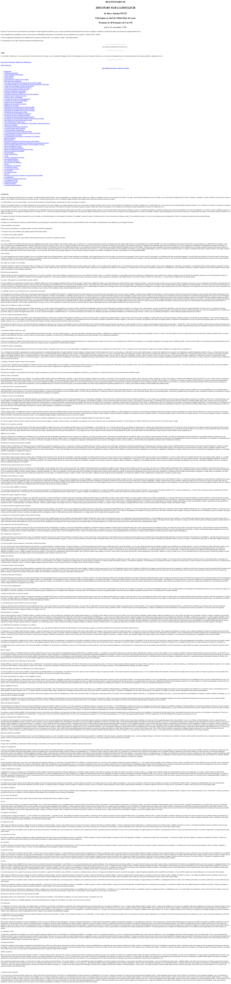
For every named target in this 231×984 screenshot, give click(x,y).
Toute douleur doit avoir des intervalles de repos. (18, 120)
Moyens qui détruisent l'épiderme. (14, 148)
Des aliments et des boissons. (12, 165)
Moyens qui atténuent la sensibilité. (14, 151)
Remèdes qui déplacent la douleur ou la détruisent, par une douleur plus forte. (26, 143)
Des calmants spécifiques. (11, 161)
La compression (8, 177)
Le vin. (6, 156)
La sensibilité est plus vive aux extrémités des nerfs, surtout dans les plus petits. (26, 84)
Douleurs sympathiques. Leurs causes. (15, 91)
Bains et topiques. (9, 139)
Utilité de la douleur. (10, 183)
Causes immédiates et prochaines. (14, 74)
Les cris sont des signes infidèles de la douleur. (17, 113)
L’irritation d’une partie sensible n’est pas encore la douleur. (21, 94)
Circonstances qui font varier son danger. (16, 126)
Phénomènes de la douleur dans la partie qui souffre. (19, 107)
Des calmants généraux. (11, 159)
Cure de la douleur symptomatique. (14, 130)
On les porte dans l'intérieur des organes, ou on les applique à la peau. (24, 144)
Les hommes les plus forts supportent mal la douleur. (19, 117)
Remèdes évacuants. (10, 138)
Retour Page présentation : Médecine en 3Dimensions (16, 62)
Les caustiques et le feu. (11, 180)
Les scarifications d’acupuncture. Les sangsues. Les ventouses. (22, 136)
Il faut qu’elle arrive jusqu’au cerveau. (15, 96)
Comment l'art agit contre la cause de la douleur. (18, 131)
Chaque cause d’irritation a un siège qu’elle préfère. (19, 86)
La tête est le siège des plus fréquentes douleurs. (18, 87)
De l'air (6, 164)
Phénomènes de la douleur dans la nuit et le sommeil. (19, 110)
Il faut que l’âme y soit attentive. (13, 97)
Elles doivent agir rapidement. (13, 81)
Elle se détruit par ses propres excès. (14, 122)
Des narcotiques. (9, 152)
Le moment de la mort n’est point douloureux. (17, 99)
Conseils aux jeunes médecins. (13, 185)
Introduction (7, 71)
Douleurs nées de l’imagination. (13, 102)
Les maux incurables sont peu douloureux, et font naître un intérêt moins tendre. (27, 123)
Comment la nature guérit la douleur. (14, 128)
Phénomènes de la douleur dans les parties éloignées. (19, 109)
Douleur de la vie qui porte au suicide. (15, 104)
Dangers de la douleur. (10, 125)
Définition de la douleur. (11, 73)
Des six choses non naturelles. (12, 162)
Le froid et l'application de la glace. (14, 157)
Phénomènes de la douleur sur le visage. (15, 112)
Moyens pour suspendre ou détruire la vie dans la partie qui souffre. (23, 175)
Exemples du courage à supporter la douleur (17, 115)
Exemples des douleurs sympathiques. (15, 92)
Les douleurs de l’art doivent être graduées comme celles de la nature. (24, 118)
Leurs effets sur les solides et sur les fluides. (16, 79)
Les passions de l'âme (10, 172)
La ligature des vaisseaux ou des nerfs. (15, 178)
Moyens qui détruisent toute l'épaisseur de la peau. (18, 149)
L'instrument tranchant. (11, 182)
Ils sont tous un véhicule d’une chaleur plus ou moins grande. (21, 141)
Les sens (6, 174)
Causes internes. (9, 78)
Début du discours (6, 65)
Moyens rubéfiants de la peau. (12, 146)
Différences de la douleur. (11, 105)
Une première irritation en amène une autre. (16, 89)
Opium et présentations (11, 154)
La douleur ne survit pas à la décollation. (16, 100)
